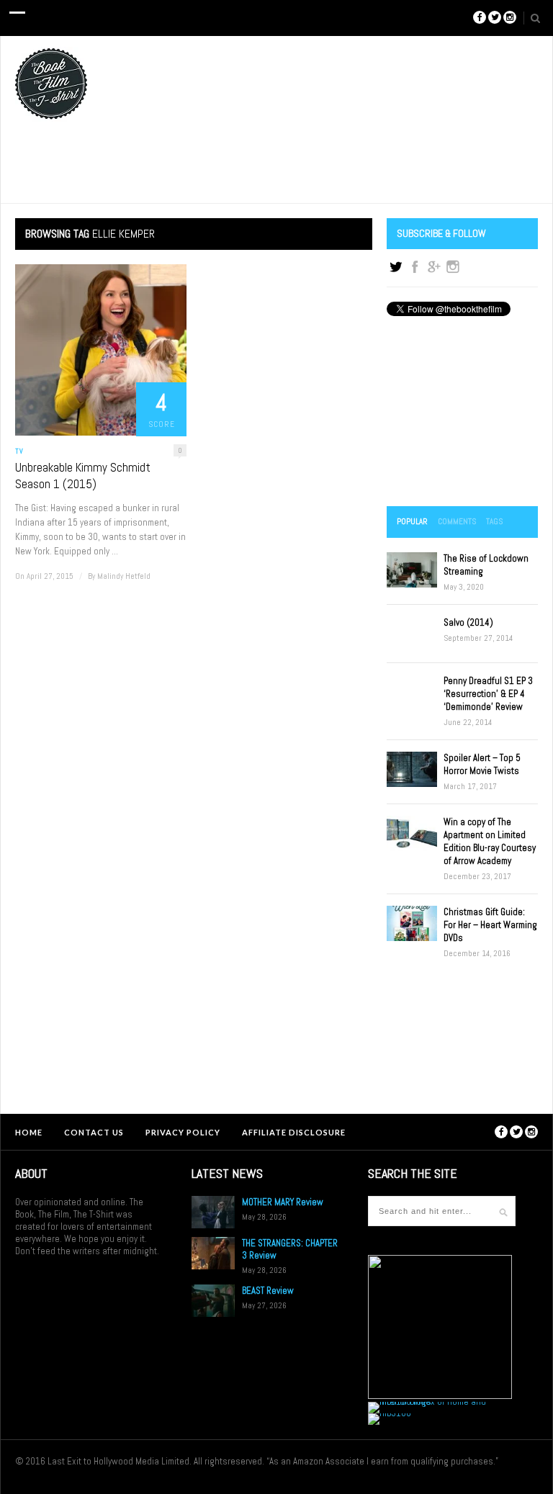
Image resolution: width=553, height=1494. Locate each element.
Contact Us (94, 1132)
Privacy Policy (182, 1132)
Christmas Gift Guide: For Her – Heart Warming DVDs (490, 925)
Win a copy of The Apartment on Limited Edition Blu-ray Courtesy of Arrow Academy (490, 841)
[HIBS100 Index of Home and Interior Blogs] (427, 1401)
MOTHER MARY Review (282, 1202)
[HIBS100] (389, 1413)
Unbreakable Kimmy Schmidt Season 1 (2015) (82, 475)
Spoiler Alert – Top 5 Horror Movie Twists (482, 764)
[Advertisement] (462, 413)
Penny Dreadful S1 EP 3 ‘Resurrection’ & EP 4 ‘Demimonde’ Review (488, 694)
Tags (494, 521)
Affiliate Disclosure (294, 1132)
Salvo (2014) (468, 622)
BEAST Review (268, 1290)
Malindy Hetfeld (123, 576)
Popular (412, 521)
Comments (457, 521)
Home (28, 1132)
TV (19, 451)
